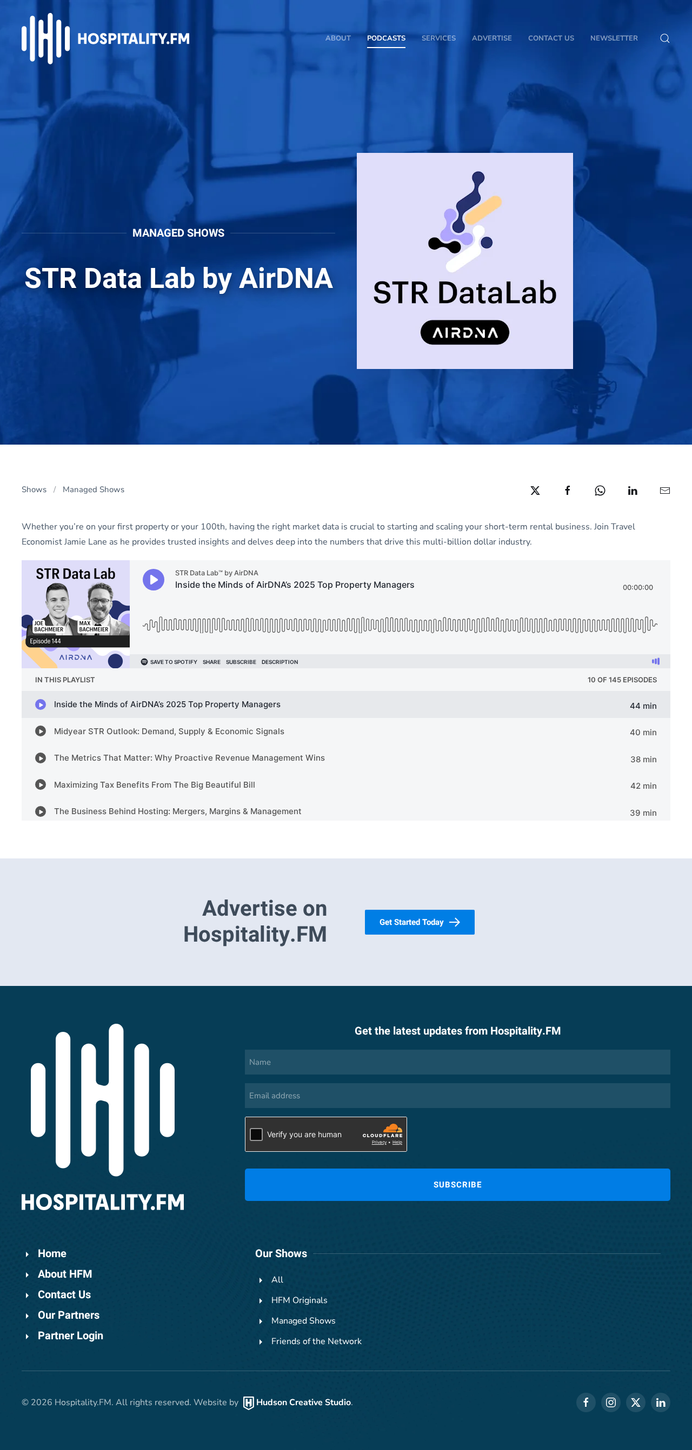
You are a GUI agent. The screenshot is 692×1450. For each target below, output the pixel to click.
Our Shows (281, 1253)
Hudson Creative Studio (303, 1402)
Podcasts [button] (386, 38)
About (338, 38)
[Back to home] (105, 38)
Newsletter (614, 38)
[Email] (665, 490)
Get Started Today (412, 922)
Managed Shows (178, 233)
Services (439, 38)
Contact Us (551, 38)
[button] (665, 38)
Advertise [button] (492, 38)
